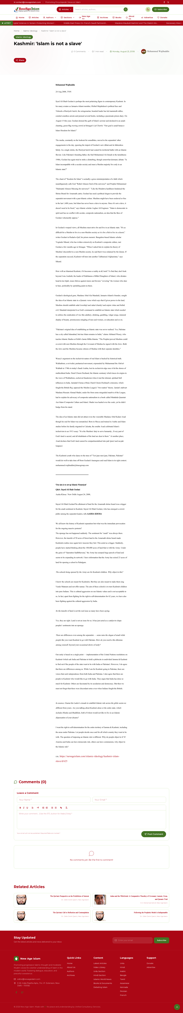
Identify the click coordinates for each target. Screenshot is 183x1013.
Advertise (151, 967)
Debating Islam (100, 987)
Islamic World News (102, 979)
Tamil (122, 979)
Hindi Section (99, 975)
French (123, 995)
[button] (32, 807)
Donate (150, 963)
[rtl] (38, 807)
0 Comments (80, 51)
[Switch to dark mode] (148, 9)
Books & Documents (102, 983)
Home (16, 31)
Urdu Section (99, 971)
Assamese (124, 983)
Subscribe (161, 940)
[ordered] (52, 807)
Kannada (124, 987)
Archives (71, 975)
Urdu (122, 963)
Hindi (122, 967)
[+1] (47, 807)
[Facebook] (16, 992)
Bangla (123, 975)
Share (21, 60)
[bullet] (55, 807)
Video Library (99, 967)
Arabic (123, 971)
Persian (123, 991)
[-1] (43, 807)
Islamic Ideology (30, 31)
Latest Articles (100, 963)
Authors (70, 971)
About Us (71, 967)
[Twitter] (22, 992)
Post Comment (155, 834)
